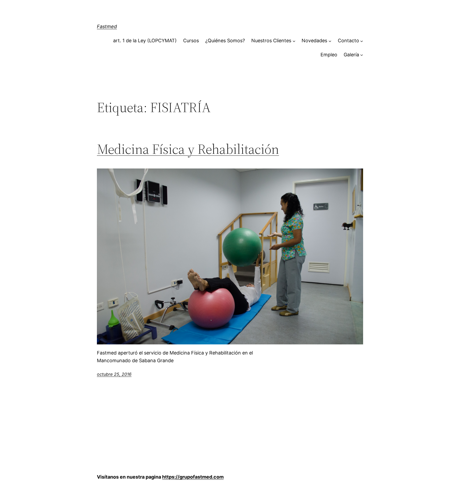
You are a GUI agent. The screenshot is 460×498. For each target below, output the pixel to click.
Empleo (329, 54)
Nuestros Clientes (271, 40)
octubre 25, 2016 (114, 374)
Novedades (314, 40)
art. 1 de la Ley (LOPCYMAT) (145, 40)
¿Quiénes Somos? (225, 40)
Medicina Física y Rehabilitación (188, 149)
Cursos (191, 40)
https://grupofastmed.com (193, 477)
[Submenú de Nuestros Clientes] (294, 40)
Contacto (348, 40)
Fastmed (107, 26)
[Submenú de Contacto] (361, 40)
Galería (351, 54)
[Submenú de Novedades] (329, 40)
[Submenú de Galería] (361, 54)
